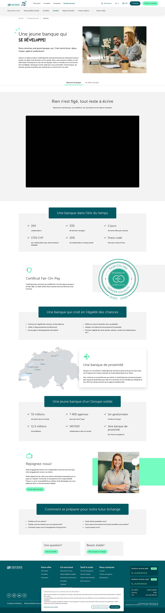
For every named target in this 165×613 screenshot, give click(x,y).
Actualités (46, 10)
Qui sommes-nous (66, 571)
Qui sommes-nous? (13, 10)
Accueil (21, 18)
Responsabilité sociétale (31, 10)
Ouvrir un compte (150, 3)
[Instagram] (14, 595)
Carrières (56, 10)
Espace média (101, 10)
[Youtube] (24, 595)
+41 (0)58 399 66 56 (140, 573)
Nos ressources (85, 581)
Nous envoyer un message (97, 551)
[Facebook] (9, 595)
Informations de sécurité (68, 577)
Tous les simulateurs (86, 571)
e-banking (135, 3)
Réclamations (104, 577)
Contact (102, 571)
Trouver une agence (106, 574)
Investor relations (83, 10)
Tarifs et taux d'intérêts (87, 577)
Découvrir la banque (73, 82)
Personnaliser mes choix (100, 607)
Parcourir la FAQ (51, 551)
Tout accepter (115, 607)
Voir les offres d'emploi (35, 489)
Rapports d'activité (68, 10)
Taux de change (85, 574)
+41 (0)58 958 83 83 (140, 584)
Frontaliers (47, 3)
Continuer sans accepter (51, 607)
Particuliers (36, 3)
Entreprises (56, 3)
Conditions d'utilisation (14, 603)
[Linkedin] (19, 595)
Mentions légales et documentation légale (37, 603)
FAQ (126, 3)
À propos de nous (69, 3)
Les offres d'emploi (92, 82)
